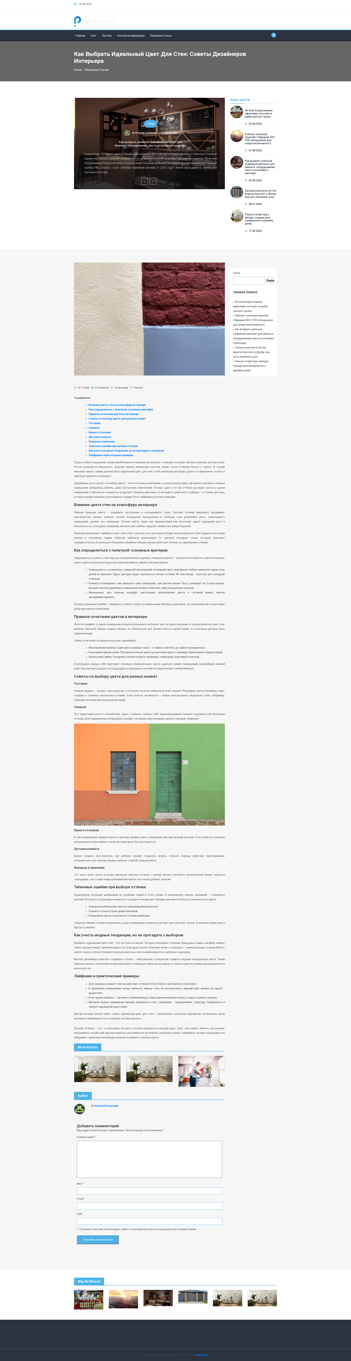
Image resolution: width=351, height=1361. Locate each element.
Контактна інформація (131, 35)
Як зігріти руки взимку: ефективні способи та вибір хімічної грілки (259, 113)
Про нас (107, 35)
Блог (94, 35)
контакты (202, 1355)
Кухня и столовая (100, 432)
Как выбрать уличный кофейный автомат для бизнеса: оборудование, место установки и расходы (149, 144)
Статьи (149, 123)
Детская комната (100, 436)
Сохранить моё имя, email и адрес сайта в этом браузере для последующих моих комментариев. (138, 1229)
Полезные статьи (160, 35)
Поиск (236, 272)
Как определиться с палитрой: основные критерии (121, 409)
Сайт (80, 1214)
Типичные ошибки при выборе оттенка (113, 446)
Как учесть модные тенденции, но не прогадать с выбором (126, 450)
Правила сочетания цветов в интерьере (114, 414)
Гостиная (94, 423)
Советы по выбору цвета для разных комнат (117, 418)
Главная (80, 35)
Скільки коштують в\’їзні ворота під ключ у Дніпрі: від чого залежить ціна (261, 193)
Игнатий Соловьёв (145, 132)
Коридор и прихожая (102, 441)
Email (81, 1198)
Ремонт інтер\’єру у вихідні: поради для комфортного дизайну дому (259, 219)
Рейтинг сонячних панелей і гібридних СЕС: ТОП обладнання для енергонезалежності (260, 139)
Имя (80, 1183)
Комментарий (86, 1137)
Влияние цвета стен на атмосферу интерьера (117, 404)
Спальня (94, 427)
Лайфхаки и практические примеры (111, 455)
